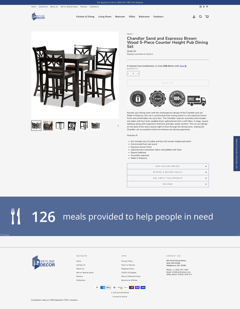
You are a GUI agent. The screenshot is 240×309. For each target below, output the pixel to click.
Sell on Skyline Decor (69, 6)
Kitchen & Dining (85, 16)
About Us (54, 6)
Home (33, 6)
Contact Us (43, 6)
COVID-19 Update (128, 272)
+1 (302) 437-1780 (180, 270)
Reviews (83, 6)
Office (132, 16)
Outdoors (158, 16)
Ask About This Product (168, 178)
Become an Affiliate (129, 280)
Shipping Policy (127, 269)
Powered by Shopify (120, 297)
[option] (120, 2)
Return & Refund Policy (167, 172)
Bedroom (120, 16)
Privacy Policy (127, 261)
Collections (94, 6)
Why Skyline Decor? (168, 166)
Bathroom (144, 16)
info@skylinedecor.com (181, 272)
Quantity (132, 69)
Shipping (130, 54)
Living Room (105, 16)
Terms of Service (128, 265)
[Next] (117, 126)
